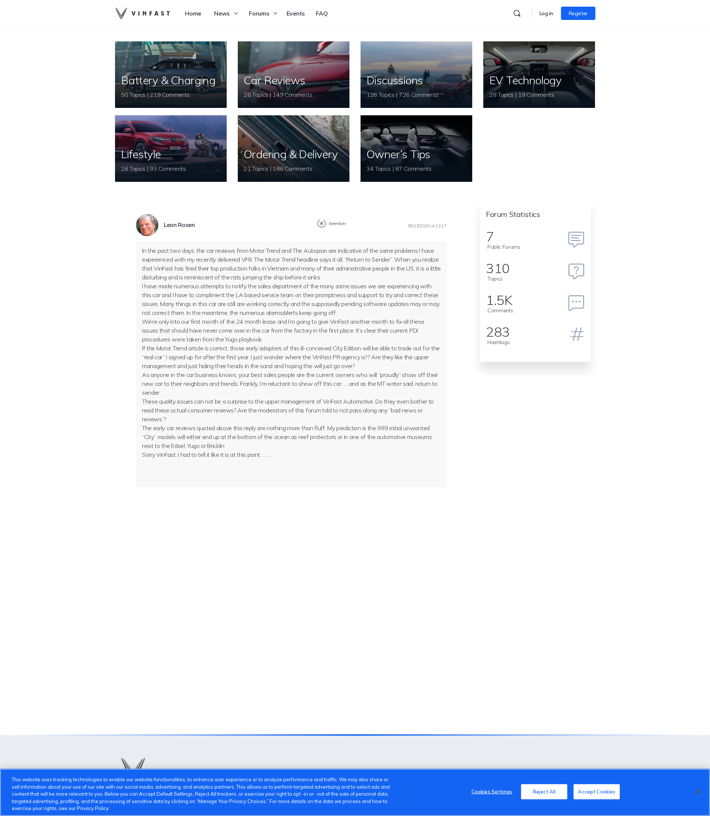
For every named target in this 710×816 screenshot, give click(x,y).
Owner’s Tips (398, 154)
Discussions (394, 80)
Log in (546, 13)
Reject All (544, 792)
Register (578, 13)
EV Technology (525, 80)
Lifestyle (141, 154)
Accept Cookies (596, 792)
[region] (355, 792)
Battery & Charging (168, 80)
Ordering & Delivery (291, 154)
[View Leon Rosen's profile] (147, 225)
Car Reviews (274, 80)
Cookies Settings (491, 792)
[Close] (698, 791)
